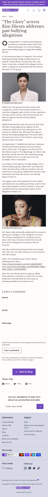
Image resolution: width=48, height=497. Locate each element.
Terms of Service (22, 360)
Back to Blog (25, 371)
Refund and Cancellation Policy (34, 426)
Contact (5, 435)
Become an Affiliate (10, 439)
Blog (11, 16)
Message (6, 323)
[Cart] (39, 10)
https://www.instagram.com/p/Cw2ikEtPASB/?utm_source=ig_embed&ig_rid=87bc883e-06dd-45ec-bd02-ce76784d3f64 (24, 266)
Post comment (11, 350)
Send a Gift (6, 425)
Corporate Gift (8, 422)
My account (6, 442)
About (4, 429)
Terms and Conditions (33, 431)
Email (5, 310)
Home (4, 16)
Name (5, 297)
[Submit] (40, 406)
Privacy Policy (7, 360)
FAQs (26, 422)
